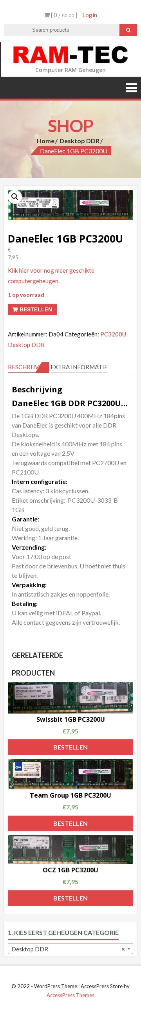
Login (89, 14)
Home (45, 140)
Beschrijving (28, 366)
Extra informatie (79, 366)
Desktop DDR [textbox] (68, 949)
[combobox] (70, 948)
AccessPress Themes (70, 995)
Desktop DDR (79, 140)
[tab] (28, 367)
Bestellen (36, 309)
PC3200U (113, 334)
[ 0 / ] (63, 14)
